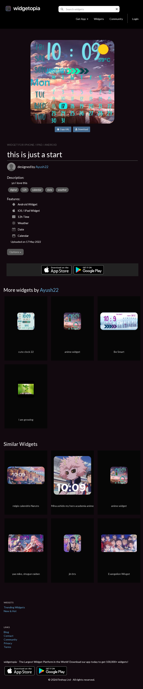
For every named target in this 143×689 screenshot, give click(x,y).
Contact (8, 635)
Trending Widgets (14, 607)
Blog (6, 632)
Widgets (99, 18)
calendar (37, 189)
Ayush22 (42, 167)
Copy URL (64, 129)
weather (62, 189)
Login (135, 18)
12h (24, 189)
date (49, 189)
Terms (7, 646)
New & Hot (10, 611)
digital (13, 189)
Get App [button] (81, 18)
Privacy (8, 643)
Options (14, 252)
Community (116, 18)
